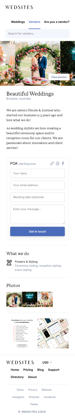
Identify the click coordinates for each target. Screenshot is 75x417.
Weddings (18, 22)
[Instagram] (57, 164)
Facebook (50, 396)
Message (16, 207)
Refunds (47, 389)
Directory (17, 377)
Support (53, 369)
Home (15, 369)
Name (15, 171)
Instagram (18, 396)
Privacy (32, 389)
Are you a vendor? (57, 22)
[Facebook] (63, 164)
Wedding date (18, 195)
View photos (59, 77)
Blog (40, 369)
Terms (20, 389)
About (32, 377)
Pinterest (34, 396)
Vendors (34, 22)
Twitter (34, 404)
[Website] (52, 164)
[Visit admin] (20, 362)
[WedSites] (19, 7)
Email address (18, 183)
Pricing (28, 369)
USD (45, 362)
